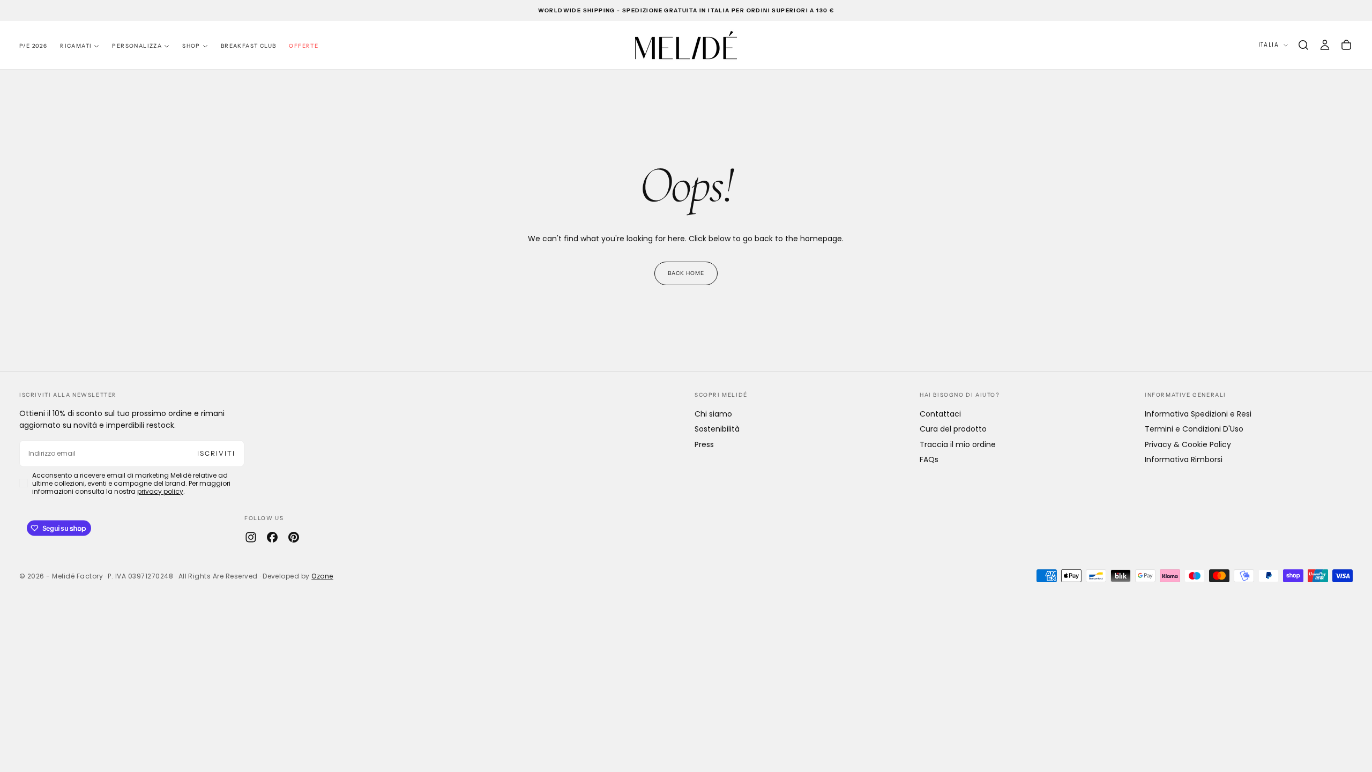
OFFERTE (303, 45)
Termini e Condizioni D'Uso (1194, 429)
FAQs (929, 459)
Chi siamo (713, 414)
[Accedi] (1324, 45)
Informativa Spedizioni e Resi (1198, 414)
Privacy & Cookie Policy (1188, 444)
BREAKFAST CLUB (249, 45)
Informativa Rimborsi (1183, 459)
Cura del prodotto (953, 429)
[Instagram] (250, 537)
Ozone (322, 576)
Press (704, 444)
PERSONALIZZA (137, 45)
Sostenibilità (717, 429)
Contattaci (940, 414)
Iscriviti (216, 453)
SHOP (191, 45)
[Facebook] (272, 537)
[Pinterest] (293, 537)
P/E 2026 (33, 45)
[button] (1303, 45)
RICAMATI (76, 45)
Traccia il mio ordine (958, 444)
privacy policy (160, 491)
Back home (686, 273)
